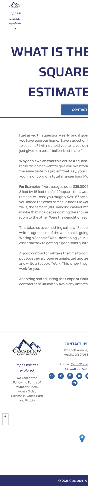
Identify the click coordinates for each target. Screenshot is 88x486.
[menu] (81, 10)
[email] (52, 376)
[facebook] (61, 376)
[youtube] (79, 376)
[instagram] (70, 376)
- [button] (5, 422)
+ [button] (5, 416)
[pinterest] (75, 383)
